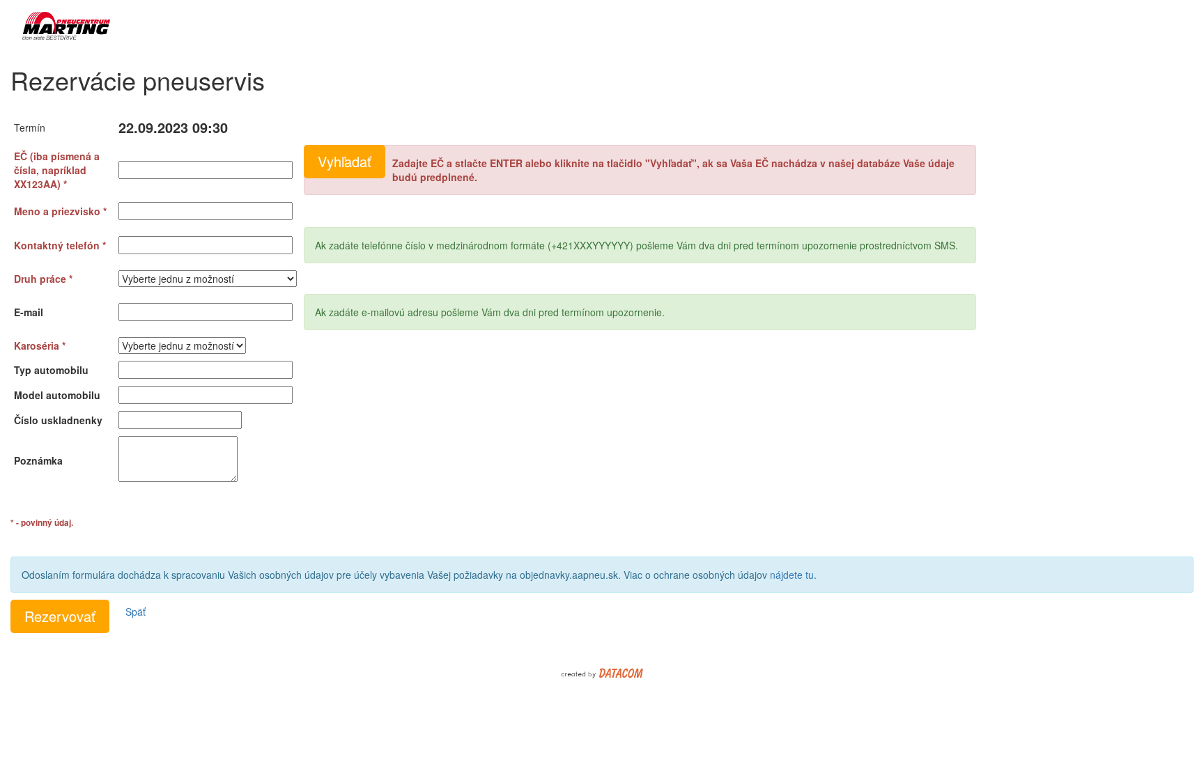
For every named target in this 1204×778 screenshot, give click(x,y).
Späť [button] (135, 611)
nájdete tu (792, 575)
